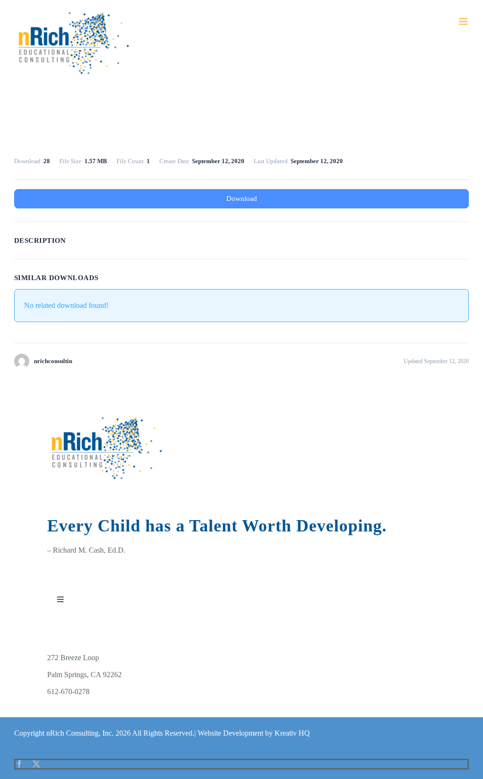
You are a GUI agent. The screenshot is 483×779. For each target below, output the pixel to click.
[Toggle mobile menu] (464, 21)
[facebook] (19, 764)
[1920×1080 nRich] (107, 418)
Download (241, 198)
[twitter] (36, 764)
